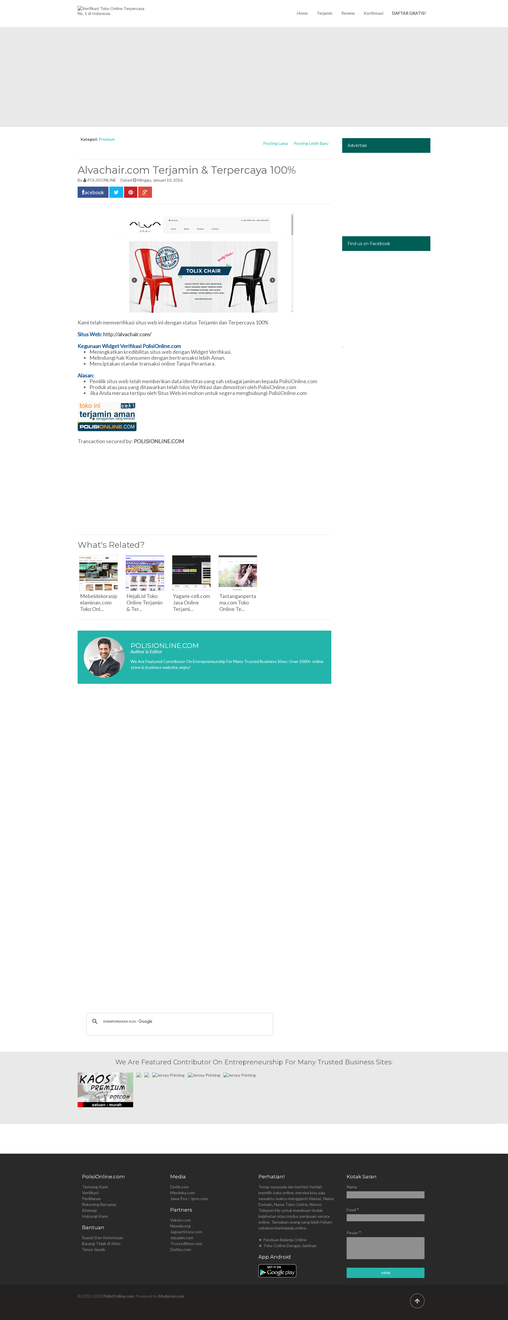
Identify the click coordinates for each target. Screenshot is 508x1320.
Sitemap (89, 1210)
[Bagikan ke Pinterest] (130, 192)
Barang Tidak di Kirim (101, 1243)
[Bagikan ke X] (116, 192)
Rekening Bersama (99, 1204)
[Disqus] (204, 776)
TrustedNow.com (186, 1243)
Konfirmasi (373, 13)
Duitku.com (180, 1249)
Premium (107, 139)
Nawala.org (180, 1225)
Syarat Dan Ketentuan (102, 1237)
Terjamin (324, 13)
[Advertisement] (254, 77)
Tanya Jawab (93, 1249)
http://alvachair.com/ (127, 334)
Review (348, 13)
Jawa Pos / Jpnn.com (189, 1198)
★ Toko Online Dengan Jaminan (287, 1245)
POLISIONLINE (101, 179)
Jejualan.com (181, 1237)
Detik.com (179, 1186)
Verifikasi (90, 1192)
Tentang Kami (95, 1186)
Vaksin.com (180, 1219)
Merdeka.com (182, 1192)
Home (302, 13)
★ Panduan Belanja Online (282, 1239)
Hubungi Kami (95, 1216)
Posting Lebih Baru (311, 143)
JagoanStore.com (186, 1231)
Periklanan (91, 1198)
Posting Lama (275, 143)
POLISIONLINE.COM (159, 441)
